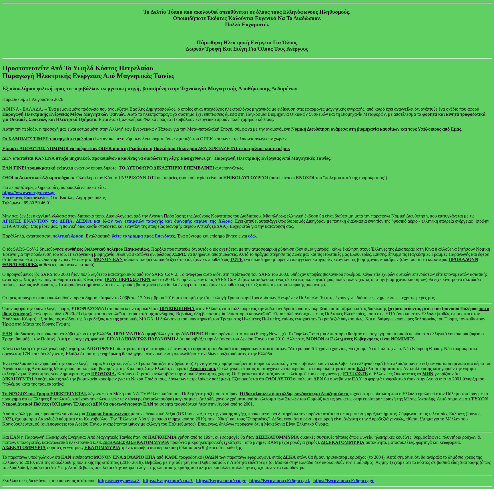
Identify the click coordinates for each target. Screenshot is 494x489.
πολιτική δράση (68, 235)
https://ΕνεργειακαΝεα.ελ (168, 480)
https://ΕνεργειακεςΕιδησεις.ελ (279, 480)
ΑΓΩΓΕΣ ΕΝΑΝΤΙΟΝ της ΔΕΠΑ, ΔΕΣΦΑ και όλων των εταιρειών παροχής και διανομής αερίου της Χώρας (117, 221)
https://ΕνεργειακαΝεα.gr (221, 480)
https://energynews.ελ (119, 480)
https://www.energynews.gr (28, 192)
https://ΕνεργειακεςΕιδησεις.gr (343, 480)
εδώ (252, 235)
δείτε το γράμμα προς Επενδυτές (143, 235)
